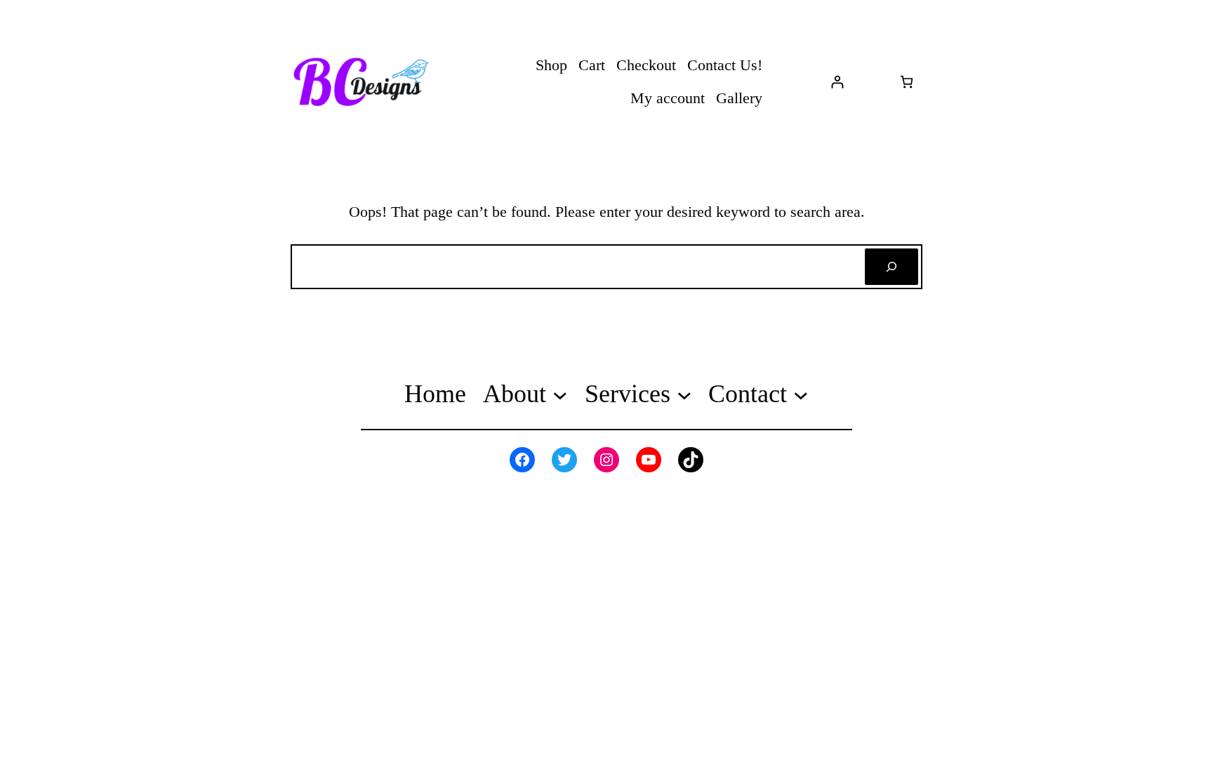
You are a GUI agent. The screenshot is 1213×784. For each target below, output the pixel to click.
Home (435, 394)
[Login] (837, 82)
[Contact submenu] (801, 394)
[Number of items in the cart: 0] (906, 82)
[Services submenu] (684, 394)
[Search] (891, 266)
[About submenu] (560, 394)
